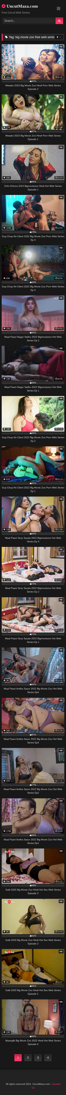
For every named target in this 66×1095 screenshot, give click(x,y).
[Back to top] (55, 1085)
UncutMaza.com (21, 6)
